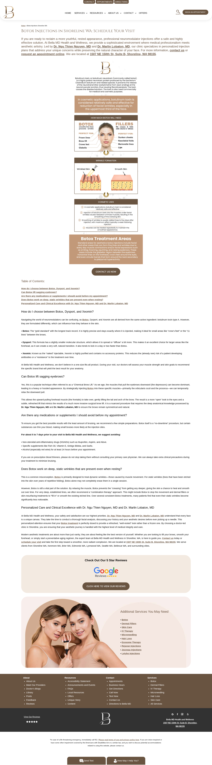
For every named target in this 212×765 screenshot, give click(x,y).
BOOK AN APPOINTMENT (195, 12)
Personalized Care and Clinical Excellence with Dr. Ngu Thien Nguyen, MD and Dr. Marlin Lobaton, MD (74, 303)
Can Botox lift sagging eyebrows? (39, 292)
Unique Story (74, 700)
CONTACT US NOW (106, 271)
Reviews (30, 704)
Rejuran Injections (131, 646)
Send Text (88, 760)
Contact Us (114, 700)
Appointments (116, 681)
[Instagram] (182, 714)
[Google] (173, 714)
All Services (156, 704)
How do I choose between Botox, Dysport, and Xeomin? (50, 288)
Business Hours (117, 685)
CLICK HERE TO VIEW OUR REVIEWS (106, 586)
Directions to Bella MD (120, 704)
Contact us (167, 538)
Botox (85, 319)
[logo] (9, 11)
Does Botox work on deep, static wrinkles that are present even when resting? (62, 299)
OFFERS (143, 13)
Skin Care (127, 627)
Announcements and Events (81, 685)
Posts (29, 696)
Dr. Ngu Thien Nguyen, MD (72, 46)
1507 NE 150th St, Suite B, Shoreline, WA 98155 (123, 54)
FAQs (70, 688)
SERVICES (79, 13)
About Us (30, 681)
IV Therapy (127, 631)
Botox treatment (69, 523)
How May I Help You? (128, 760)
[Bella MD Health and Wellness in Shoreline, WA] (106, 718)
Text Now (113, 696)
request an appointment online (42, 54)
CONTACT (128, 13)
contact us (177, 50)
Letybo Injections (131, 653)
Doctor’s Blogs (33, 688)
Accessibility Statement (79, 681)
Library (29, 692)
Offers (71, 696)
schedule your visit (31, 542)
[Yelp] (187, 714)
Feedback (31, 700)
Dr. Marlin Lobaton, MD (113, 46)
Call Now (113, 692)
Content (71, 704)
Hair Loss (127, 638)
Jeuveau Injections (131, 650)
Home (68, 13)
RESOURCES (96, 13)
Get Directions (116, 688)
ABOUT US (113, 13)
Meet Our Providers (35, 685)
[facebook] (178, 714)
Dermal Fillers (129, 623)
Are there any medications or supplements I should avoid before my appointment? (64, 296)
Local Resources (76, 692)
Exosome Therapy (131, 642)
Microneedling (129, 635)
